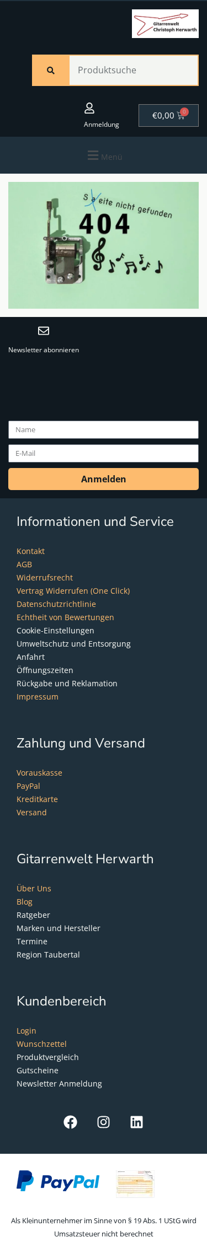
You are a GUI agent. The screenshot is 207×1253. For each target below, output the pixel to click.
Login (26, 1030)
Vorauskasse (39, 772)
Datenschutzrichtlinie (56, 604)
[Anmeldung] (89, 108)
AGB (24, 564)
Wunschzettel (42, 1044)
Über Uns (34, 888)
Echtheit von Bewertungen (65, 617)
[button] (103, 155)
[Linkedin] (136, 1122)
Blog (25, 901)
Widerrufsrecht (45, 577)
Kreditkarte (37, 799)
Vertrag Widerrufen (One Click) (73, 590)
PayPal (28, 786)
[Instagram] (103, 1122)
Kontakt (31, 551)
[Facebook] (70, 1122)
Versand (32, 812)
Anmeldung (101, 124)
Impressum (38, 696)
